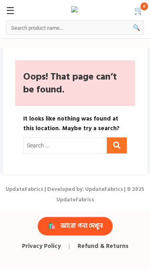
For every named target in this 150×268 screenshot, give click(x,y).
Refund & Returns (103, 246)
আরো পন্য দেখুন (75, 226)
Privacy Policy (41, 246)
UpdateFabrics (24, 189)
